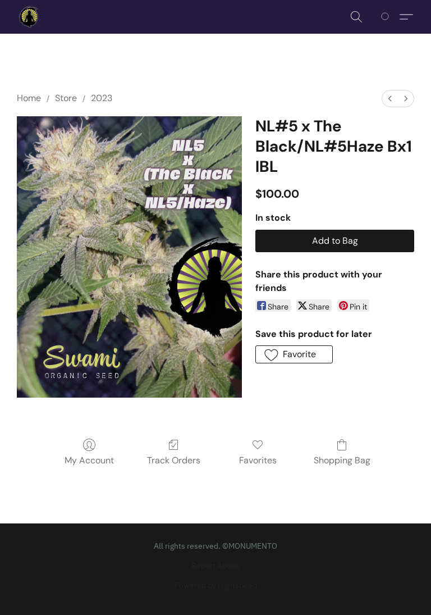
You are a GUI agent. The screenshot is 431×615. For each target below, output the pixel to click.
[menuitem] (390, 98)
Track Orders (173, 460)
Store (66, 98)
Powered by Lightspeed (216, 585)
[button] (29, 17)
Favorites (258, 460)
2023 (101, 98)
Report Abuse (215, 566)
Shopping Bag (342, 460)
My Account (89, 460)
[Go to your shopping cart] (387, 16)
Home (29, 98)
